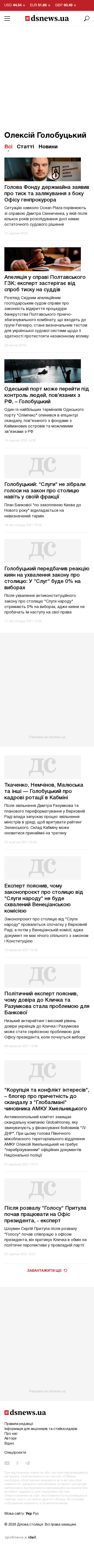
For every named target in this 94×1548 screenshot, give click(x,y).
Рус (36, 1513)
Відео (9, 1443)
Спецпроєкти (15, 1452)
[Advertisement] (47, 75)
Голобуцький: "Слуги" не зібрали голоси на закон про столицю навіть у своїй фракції (44, 491)
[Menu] (7, 18)
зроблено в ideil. (20, 1537)
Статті (25, 147)
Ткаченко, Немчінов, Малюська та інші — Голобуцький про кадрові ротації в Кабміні (43, 791)
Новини (48, 147)
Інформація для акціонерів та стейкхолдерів (40, 1429)
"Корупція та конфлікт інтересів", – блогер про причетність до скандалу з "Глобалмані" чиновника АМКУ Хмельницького (46, 1099)
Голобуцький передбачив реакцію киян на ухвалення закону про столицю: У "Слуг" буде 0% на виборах (46, 578)
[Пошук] (87, 18)
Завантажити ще (44, 1270)
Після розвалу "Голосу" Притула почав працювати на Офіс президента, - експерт (45, 1214)
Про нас (11, 1433)
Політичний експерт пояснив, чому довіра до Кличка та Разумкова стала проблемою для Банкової (46, 1003)
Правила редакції (18, 1424)
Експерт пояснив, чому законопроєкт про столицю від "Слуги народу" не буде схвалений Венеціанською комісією (43, 899)
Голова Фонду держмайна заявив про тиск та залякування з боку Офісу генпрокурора (46, 194)
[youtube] (7, 1463)
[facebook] (17, 1463)
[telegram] (27, 1463)
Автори (10, 1438)
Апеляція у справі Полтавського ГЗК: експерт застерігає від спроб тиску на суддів (45, 284)
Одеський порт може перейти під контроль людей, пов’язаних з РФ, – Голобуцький (46, 395)
